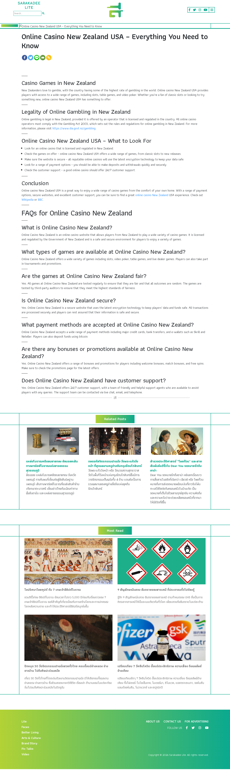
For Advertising (196, 721)
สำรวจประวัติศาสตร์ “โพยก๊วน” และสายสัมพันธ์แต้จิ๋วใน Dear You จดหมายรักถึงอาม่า (176, 466)
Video (25, 754)
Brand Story (29, 743)
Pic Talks (27, 748)
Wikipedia (28, 199)
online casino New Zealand (151, 195)
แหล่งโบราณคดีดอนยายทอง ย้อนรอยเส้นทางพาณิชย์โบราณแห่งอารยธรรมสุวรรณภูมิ (52, 466)
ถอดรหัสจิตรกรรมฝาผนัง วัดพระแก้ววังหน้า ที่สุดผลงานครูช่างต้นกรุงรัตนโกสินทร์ (115, 463)
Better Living (30, 732)
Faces (25, 726)
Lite (24, 721)
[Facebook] (24, 57)
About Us (153, 721)
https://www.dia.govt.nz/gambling (73, 128)
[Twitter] (30, 57)
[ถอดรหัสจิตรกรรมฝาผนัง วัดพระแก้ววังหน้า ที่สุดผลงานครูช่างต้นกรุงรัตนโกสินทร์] (115, 440)
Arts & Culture (31, 737)
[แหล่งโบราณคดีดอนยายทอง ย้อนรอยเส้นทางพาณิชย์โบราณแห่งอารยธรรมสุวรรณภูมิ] (53, 440)
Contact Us (172, 721)
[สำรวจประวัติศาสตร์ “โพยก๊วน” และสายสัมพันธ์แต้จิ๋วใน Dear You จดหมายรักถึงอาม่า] (177, 440)
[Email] (42, 57)
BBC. (41, 199)
